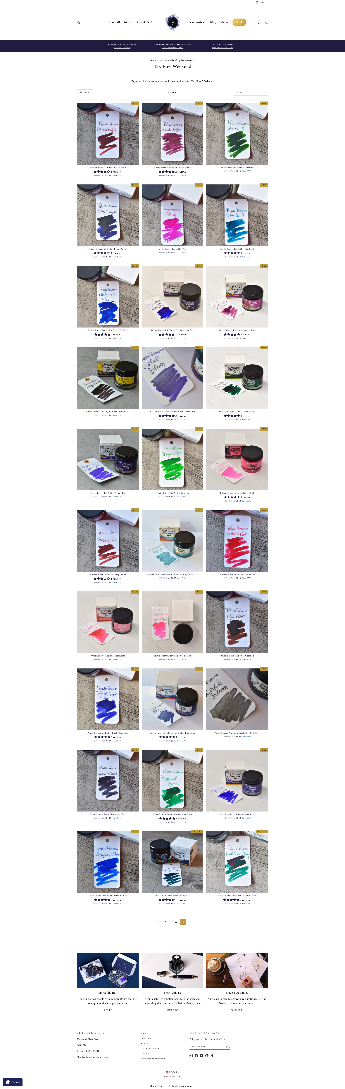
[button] (102, 171)
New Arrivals (197, 22)
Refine (87, 92)
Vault (239, 22)
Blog (213, 22)
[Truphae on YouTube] (201, 1055)
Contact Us (237, 1010)
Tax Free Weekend (167, 60)
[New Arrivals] (172, 970)
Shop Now (172, 1010)
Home (153, 60)
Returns (145, 1043)
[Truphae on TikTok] (212, 1055)
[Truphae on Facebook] (196, 1055)
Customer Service (150, 1048)
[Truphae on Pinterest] (206, 1055)
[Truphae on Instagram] (191, 1055)
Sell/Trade (146, 1038)
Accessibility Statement (153, 1058)
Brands (128, 22)
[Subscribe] (228, 1046)
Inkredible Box (146, 22)
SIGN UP (108, 1010)
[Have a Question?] (237, 970)
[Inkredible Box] (108, 970)
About (224, 22)
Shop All (114, 22)
